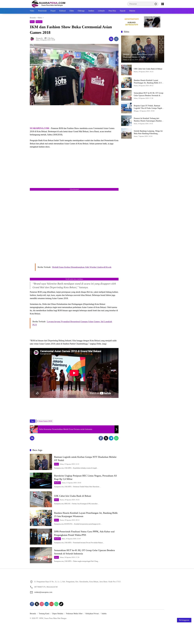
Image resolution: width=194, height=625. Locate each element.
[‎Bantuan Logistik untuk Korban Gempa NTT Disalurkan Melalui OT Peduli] (41, 462)
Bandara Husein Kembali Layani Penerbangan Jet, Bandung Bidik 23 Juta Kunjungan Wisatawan (149, 81)
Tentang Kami (44, 614)
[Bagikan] (116, 39)
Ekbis (32, 21)
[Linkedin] (46, 604)
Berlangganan (184, 620)
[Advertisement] (74, 116)
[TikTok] (61, 604)
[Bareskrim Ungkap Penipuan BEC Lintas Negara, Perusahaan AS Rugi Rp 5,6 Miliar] (41, 481)
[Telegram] (111, 438)
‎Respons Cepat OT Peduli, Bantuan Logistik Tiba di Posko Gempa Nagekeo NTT (149, 107)
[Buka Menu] (162, 4)
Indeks (104, 614)
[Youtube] (51, 604)
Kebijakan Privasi (92, 614)
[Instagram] (42, 604)
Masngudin (39, 38)
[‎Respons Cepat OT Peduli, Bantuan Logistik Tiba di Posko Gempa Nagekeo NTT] (126, 108)
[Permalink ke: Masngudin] (33, 39)
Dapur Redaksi (57, 614)
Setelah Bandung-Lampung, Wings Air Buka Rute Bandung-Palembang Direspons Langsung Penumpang (148, 132)
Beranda (33, 614)
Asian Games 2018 (45, 421)
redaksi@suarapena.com (43, 592)
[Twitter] (106, 438)
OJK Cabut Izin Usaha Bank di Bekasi (72, 496)
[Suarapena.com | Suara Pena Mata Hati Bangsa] (48, 4)
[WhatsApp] (116, 438)
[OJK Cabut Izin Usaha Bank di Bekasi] (41, 499)
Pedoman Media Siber (74, 614)
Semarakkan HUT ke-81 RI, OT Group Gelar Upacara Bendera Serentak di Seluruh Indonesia (148, 94)
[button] (155, 4)
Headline (39, 21)
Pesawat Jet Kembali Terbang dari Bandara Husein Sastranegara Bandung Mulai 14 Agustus (148, 119)
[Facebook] (101, 438)
